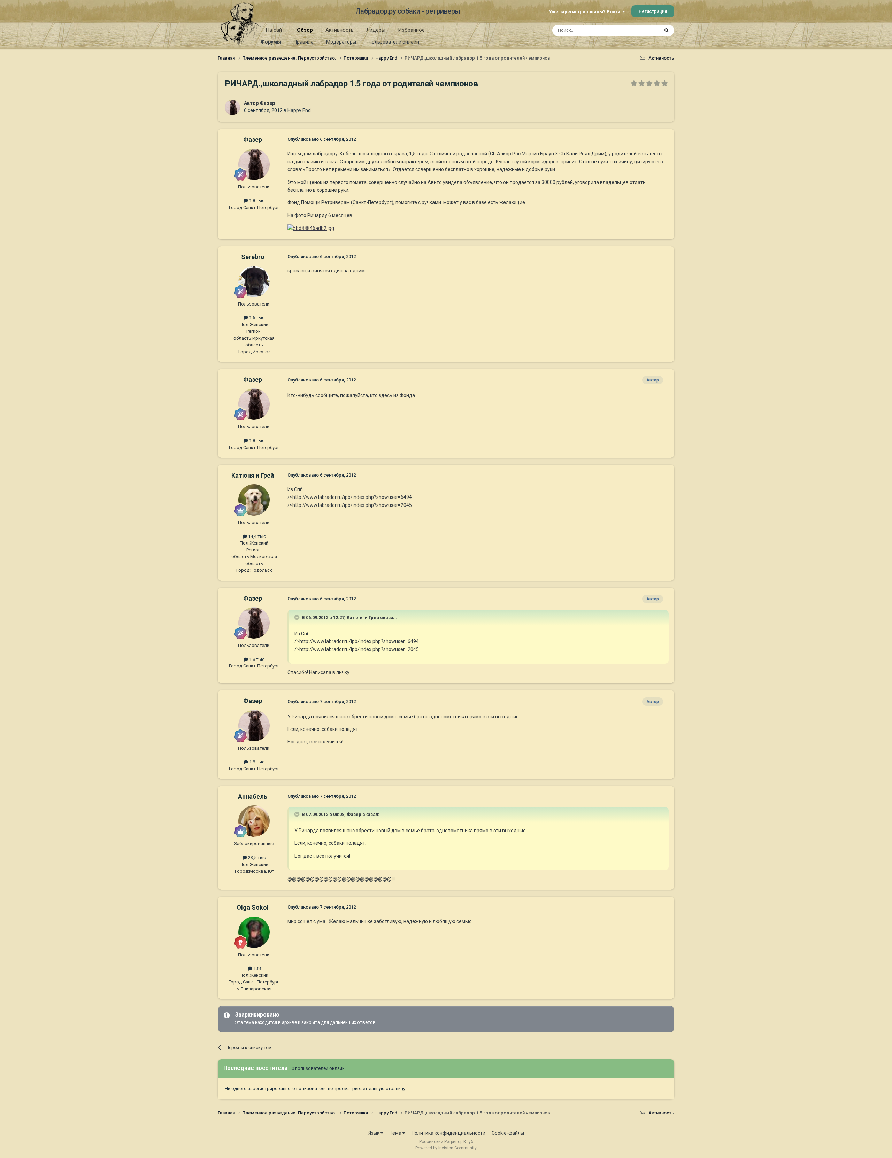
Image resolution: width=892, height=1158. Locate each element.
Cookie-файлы (508, 1133)
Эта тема (640, 30)
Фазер (267, 103)
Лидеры (375, 30)
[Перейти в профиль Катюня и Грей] (254, 500)
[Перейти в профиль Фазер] (232, 107)
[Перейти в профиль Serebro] (254, 281)
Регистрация (653, 11)
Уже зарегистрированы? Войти (585, 11)
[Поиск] (666, 30)
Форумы (271, 42)
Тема (396, 1133)
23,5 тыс (256, 857)
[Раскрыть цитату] (297, 617)
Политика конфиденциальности (448, 1133)
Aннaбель (252, 796)
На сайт (275, 30)
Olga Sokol (253, 907)
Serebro (252, 257)
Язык (374, 1133)
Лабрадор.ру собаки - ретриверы (407, 11)
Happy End (299, 110)
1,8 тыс (256, 200)
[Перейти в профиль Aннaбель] (254, 821)
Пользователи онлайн (394, 42)
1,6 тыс (256, 317)
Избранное (411, 30)
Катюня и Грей (252, 475)
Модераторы (341, 42)
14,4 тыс (256, 536)
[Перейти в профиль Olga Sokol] (254, 932)
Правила (304, 42)
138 (256, 968)
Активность (339, 30)
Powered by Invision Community (446, 1147)
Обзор (305, 30)
